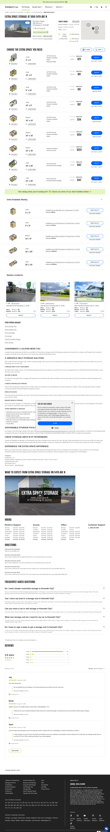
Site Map (43, 787)
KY (47, 802)
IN (42, 802)
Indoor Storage (9, 342)
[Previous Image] (6, 28)
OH (42, 805)
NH (27, 805)
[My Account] (102, 7)
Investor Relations (10, 787)
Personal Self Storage (29, 785)
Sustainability (9, 793)
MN (12, 805)
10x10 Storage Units (11, 326)
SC (56, 805)
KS (44, 802)
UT (12, 808)
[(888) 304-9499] (96, 7)
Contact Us (8, 791)
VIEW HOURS (75, 21)
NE (21, 805)
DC (27, 802)
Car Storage (8, 336)
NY (36, 805)
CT (21, 802)
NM (33, 805)
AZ (12, 802)
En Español (44, 785)
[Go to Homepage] (11, 7)
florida (27, 12)
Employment (8, 789)
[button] (55, 201)
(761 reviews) (83, 303)
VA (14, 808)
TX (9, 808)
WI (20, 808)
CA (15, 802)
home (7, 12)
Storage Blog (27, 789)
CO (18, 802)
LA (50, 802)
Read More (15, 750)
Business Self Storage (29, 782)
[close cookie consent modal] (72, 403)
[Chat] (91, 7)
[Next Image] (29, 28)
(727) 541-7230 (19, 465)
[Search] (106, 7)
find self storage (16, 12)
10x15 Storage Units (11, 329)
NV (24, 805)
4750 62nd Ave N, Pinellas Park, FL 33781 (67, 223)
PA (51, 805)
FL (29, 802)
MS (15, 805)
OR (48, 805)
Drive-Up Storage (10, 333)
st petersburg (37, 12)
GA (32, 802)
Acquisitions (8, 785)
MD (56, 802)
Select (96, 57)
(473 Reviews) (41, 28)
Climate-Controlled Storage (12, 339)
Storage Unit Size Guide (30, 793)
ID (37, 802)
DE (23, 802)
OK (45, 805)
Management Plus (10, 782)
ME (53, 802)
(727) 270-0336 (47, 38)
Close (55, 423)
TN (6, 808)
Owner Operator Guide (29, 791)
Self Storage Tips (28, 787)
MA (6, 805)
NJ (30, 805)
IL (39, 802)
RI (53, 805)
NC (39, 805)
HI (35, 802)
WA (18, 808)
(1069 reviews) (49, 303)
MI (9, 805)
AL (6, 802)
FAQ (42, 782)
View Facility (94, 210)
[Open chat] (106, 829)
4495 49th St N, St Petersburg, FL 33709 (67, 210)
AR (9, 802)
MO (18, 805)
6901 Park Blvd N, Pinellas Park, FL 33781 (67, 236)
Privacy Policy (45, 789)
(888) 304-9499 (94, 527)
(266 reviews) (15, 303)
